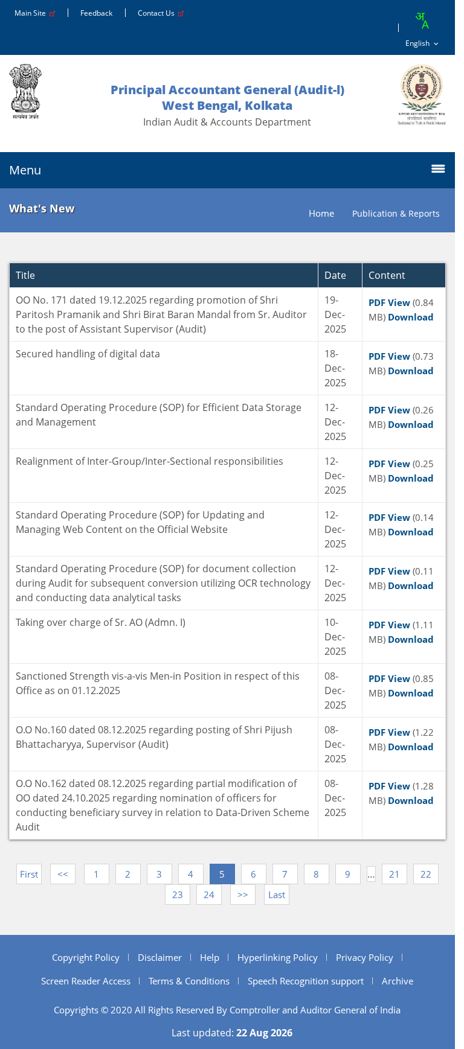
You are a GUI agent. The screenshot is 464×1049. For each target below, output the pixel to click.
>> (242, 894)
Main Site (32, 13)
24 (209, 894)
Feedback (96, 13)
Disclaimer (160, 957)
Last (276, 894)
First (29, 874)
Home (321, 213)
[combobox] (421, 20)
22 (425, 874)
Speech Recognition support (306, 981)
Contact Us (158, 13)
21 (394, 874)
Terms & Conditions (189, 981)
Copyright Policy (86, 957)
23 (177, 894)
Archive (397, 981)
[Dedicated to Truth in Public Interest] (422, 94)
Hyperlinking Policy (277, 957)
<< (62, 874)
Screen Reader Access (85, 981)
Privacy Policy (364, 957)
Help (209, 957)
